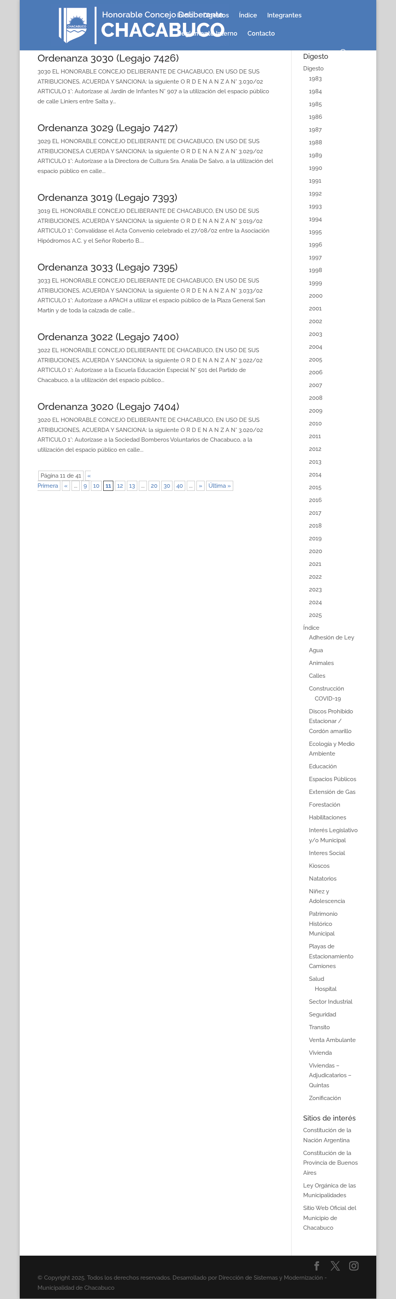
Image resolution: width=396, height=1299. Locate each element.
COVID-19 (328, 698)
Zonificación (325, 1098)
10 (96, 485)
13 (132, 485)
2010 (315, 423)
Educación (323, 766)
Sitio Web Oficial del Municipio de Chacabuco (329, 1218)
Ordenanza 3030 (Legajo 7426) (108, 58)
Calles (317, 675)
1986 (315, 116)
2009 (316, 410)
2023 (315, 589)
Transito (319, 1027)
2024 (315, 602)
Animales (321, 663)
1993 (315, 206)
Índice (248, 16)
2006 (316, 372)
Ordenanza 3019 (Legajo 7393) (107, 197)
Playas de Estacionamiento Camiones (331, 956)
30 (167, 485)
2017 (315, 512)
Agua (316, 650)
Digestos (216, 16)
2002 (315, 321)
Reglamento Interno (207, 34)
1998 (315, 270)
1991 (315, 180)
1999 (315, 282)
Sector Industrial (330, 1001)
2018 (315, 525)
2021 (315, 563)
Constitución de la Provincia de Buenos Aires (330, 1163)
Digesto (313, 68)
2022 (315, 576)
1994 (315, 219)
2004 (315, 346)
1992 (315, 193)
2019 (315, 538)
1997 (315, 257)
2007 (315, 385)
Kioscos (319, 865)
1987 (315, 129)
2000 (316, 295)
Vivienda (320, 1052)
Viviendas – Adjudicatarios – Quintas (330, 1075)
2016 (315, 500)
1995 (315, 231)
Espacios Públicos (332, 779)
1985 (315, 104)
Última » (219, 485)
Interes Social (327, 853)
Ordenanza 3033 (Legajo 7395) (108, 267)
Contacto (261, 34)
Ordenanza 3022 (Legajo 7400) (108, 337)
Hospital (325, 988)
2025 (315, 615)
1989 (315, 155)
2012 (315, 449)
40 (179, 485)
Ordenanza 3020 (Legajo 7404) (108, 406)
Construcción (326, 688)
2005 (315, 359)
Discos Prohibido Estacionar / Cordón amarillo (331, 721)
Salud (316, 978)
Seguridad (322, 1014)
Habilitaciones (327, 817)
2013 (315, 461)
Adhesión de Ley (331, 637)
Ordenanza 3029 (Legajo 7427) (108, 128)
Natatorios (322, 878)
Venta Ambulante (332, 1040)
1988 (315, 142)
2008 (316, 397)
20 (154, 485)
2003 (315, 334)
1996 (315, 244)
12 (120, 485)
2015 (315, 487)
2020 (315, 551)
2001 (315, 308)
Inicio (185, 16)
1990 (315, 168)
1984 (315, 91)
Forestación (324, 804)
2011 (315, 436)
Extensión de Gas (332, 791)
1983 (315, 78)
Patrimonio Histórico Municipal (323, 923)
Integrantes (284, 16)
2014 (315, 474)
